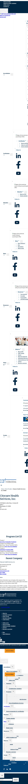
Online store (6, 5)
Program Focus (3, 543)
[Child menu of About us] (8, 363)
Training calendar (10, 718)
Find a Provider (8, 489)
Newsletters (20, 246)
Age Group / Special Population (7, 545)
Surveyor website (7, 618)
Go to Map (2, 572)
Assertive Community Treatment (8, 541)
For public (22, 296)
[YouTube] (4, 642)
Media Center (21, 248)
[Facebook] (2, 642)
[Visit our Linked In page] (18, 158)
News (5, 721)
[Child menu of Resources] (10, 306)
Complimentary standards (15, 688)
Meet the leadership (22, 356)
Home (2, 489)
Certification (7, 706)
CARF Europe (16, 601)
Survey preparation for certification (15, 711)
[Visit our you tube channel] (18, 175)
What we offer (23, 194)
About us (5, 613)
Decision (2, 546)
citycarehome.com (4, 571)
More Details (3, 574)
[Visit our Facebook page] (18, 168)
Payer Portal (6, 616)
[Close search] (2, 775)
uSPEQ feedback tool (11, 737)
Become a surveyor (22, 363)
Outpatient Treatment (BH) (6, 549)
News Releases (21, 243)
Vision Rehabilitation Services (16, 703)
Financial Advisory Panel (12, 749)
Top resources (23, 294)
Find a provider (7, 1)
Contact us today (5, 607)
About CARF (20, 351)
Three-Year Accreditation (10, 546)
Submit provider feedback (9, 3)
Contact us (6, 6)
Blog (19, 245)
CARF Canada (21, 353)
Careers (20, 361)
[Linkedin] (1, 642)
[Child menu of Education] (10, 203)
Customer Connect (7, 614)
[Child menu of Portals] (8, 436)
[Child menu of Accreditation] (12, 74)
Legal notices (6, 619)
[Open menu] (1, 485)
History (19, 355)
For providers (23, 297)
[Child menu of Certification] (11, 154)
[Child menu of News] (8, 254)
